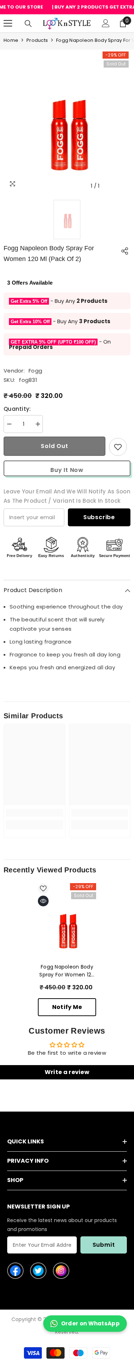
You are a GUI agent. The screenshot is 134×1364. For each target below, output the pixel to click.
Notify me (67, 1007)
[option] (67, 129)
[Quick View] (43, 901)
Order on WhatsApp (90, 1323)
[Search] (28, 23)
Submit (104, 1245)
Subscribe (99, 517)
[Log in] (106, 23)
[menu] (8, 23)
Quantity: (17, 409)
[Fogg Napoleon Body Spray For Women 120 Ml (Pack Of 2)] (67, 928)
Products (37, 40)
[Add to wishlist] (118, 447)
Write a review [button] (67, 1072)
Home (11, 40)
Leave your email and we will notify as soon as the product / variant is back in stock (67, 496)
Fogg (35, 370)
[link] (34, 813)
